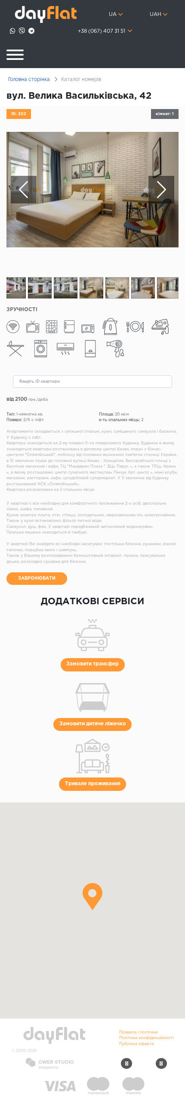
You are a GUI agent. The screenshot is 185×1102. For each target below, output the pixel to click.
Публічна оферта (136, 1044)
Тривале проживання (92, 784)
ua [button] (113, 14)
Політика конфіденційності (146, 1038)
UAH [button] (155, 14)
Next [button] (161, 189)
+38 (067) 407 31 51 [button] (102, 31)
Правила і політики (138, 1032)
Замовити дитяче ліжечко (92, 724)
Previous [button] (24, 189)
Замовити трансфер (92, 664)
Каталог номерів (81, 79)
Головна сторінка (29, 79)
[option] (92, 189)
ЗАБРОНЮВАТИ (37, 578)
